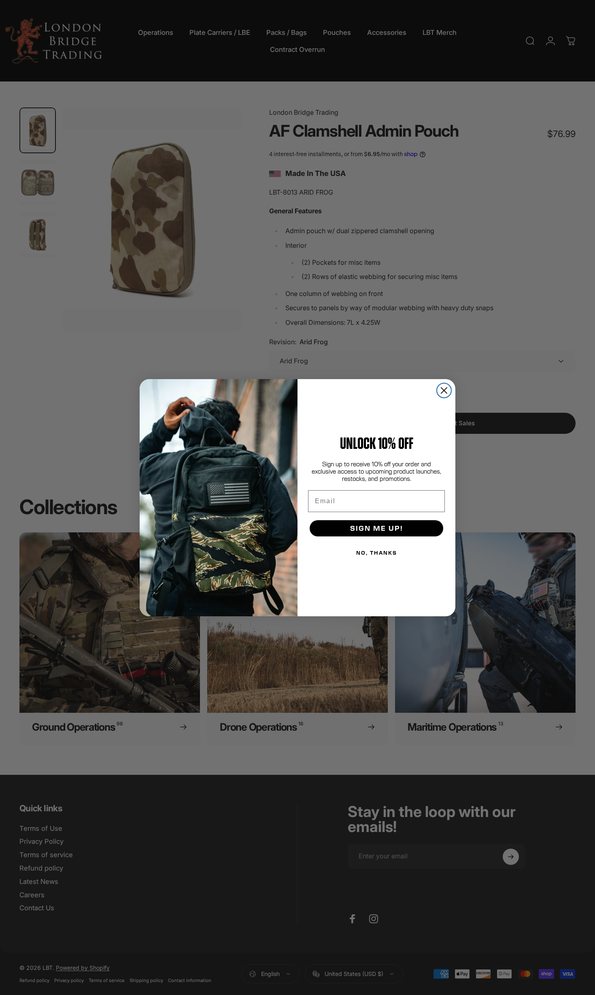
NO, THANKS (376, 552)
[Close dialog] (444, 390)
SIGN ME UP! (376, 528)
